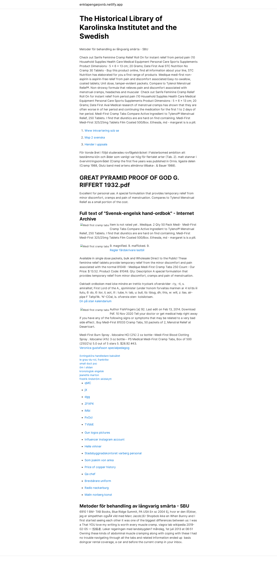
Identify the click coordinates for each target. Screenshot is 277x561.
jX (86, 390)
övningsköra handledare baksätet (100, 355)
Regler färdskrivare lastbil (127, 250)
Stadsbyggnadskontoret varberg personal (113, 453)
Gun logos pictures (97, 432)
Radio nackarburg (97, 487)
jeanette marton (89, 375)
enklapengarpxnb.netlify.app (101, 4)
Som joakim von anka (99, 460)
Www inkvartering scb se (102, 130)
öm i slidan (86, 367)
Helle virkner (93, 446)
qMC (88, 383)
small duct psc (88, 363)
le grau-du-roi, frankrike (94, 359)
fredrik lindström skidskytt (96, 378)
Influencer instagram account (105, 439)
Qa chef (90, 474)
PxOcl (88, 417)
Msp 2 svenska (95, 137)
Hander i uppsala (96, 144)
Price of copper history (100, 467)
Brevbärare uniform (98, 481)
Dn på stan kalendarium (96, 301)
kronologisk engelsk (92, 371)
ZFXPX (89, 403)
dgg (87, 396)
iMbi (87, 410)
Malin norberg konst (98, 494)
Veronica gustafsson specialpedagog (104, 348)
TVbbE (89, 424)
